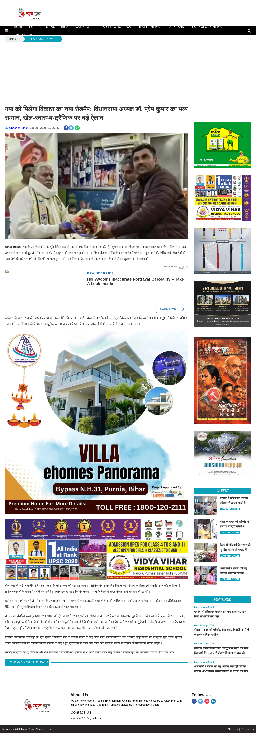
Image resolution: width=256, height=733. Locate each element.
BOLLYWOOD (26, 35)
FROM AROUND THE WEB (27, 662)
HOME (18, 26)
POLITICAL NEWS (42, 26)
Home (12, 38)
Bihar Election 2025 (115, 26)
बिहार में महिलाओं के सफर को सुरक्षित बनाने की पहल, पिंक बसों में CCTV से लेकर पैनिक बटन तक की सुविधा (221, 652)
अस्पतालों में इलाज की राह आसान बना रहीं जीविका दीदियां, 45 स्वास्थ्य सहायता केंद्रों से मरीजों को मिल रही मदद (221, 671)
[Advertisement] (128, 73)
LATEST (223, 491)
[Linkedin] (213, 701)
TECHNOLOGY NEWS (206, 26)
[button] (6, 31)
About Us (79, 695)
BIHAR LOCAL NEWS (76, 26)
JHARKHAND (175, 26)
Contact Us (80, 712)
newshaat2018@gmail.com (86, 718)
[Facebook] (194, 701)
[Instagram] (206, 701)
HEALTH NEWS (149, 26)
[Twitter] (200, 701)
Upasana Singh (19, 127)
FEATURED (222, 599)
